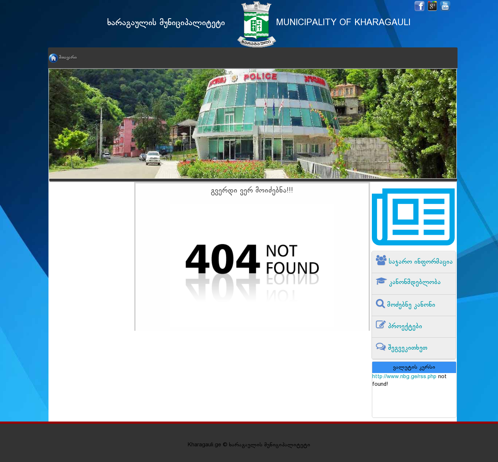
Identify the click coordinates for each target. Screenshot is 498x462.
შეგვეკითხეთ (406, 348)
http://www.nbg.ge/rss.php (404, 376)
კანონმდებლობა (414, 282)
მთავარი (68, 58)
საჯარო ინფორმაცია (419, 262)
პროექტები (404, 326)
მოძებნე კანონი (410, 305)
